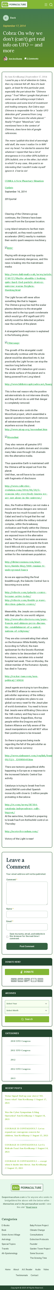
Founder (34, 1244)
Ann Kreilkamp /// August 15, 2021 (31, 1135)
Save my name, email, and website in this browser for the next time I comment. (27, 936)
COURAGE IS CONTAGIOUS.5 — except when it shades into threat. (26, 1163)
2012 (13, 1060)
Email (9, 921)
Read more (31, 1207)
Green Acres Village (11, 1235)
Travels (5, 1249)
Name (9, 909)
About (16, 1269)
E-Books (6, 1225)
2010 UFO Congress (21, 1041)
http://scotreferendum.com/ (21, 831)
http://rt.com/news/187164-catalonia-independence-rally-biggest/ (22, 808)
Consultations (36, 1235)
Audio (38, 1269)
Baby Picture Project (39, 1225)
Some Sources (37, 1253)
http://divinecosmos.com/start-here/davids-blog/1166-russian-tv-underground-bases (25, 565)
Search (29, 1019)
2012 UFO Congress (21, 1069)
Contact (34, 1275)
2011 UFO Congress (20, 1050)
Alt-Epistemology (10, 1253)
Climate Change (37, 1230)
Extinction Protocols (39, 1239)
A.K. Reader (27, 1269)
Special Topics (9, 1244)
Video (46, 1269)
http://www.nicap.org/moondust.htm (26, 429)
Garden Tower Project (40, 1249)
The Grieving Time (38, 1258)
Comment (11, 879)
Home (8, 1269)
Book (4, 1230)
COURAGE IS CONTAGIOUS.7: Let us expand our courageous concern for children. (24, 1132)
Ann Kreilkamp (15, 59)
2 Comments (32, 59)
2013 (13, 1078)
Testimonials (22, 1275)
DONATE (29, 972)
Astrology (6, 1239)
